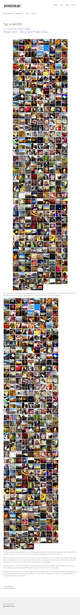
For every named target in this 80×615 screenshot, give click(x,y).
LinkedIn (67, 5)
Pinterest (73, 5)
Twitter (61, 5)
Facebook (55, 5)
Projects (10, 586)
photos (7, 588)
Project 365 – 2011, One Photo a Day (25, 32)
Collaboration (19, 13)
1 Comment (27, 28)
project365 (12, 588)
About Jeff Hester (8, 13)
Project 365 (30, 293)
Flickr (35, 552)
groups (43, 554)
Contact (34, 13)
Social (27, 13)
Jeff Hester (20, 28)
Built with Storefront (9, 606)
